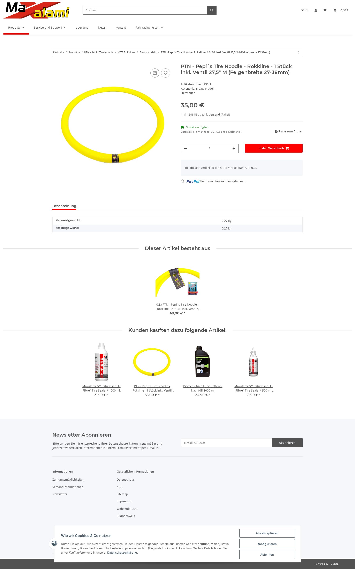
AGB (119, 487)
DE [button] (302, 10)
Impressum (124, 501)
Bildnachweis (126, 516)
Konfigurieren (267, 544)
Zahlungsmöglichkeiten (68, 479)
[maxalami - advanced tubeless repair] (36, 10)
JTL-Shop (334, 564)
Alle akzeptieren (267, 533)
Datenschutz (125, 479)
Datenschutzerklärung (124, 443)
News (102, 27)
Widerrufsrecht (127, 509)
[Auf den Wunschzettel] (165, 73)
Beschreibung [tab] (64, 206)
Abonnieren (287, 443)
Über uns (81, 27)
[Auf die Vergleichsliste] (154, 73)
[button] (315, 10)
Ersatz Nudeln (206, 88)
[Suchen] (212, 10)
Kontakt (120, 27)
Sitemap (122, 494)
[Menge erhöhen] (233, 148)
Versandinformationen (67, 487)
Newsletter (59, 494)
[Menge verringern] (185, 148)
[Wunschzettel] (325, 10)
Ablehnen (267, 554)
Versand (215, 114)
